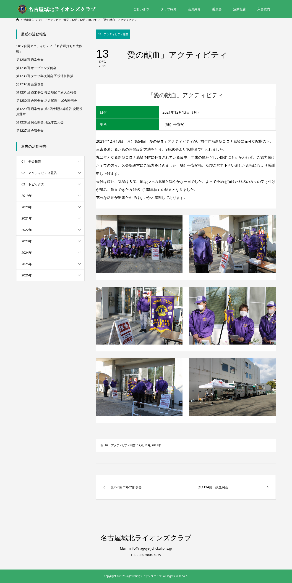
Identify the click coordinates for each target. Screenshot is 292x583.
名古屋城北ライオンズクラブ (146, 538)
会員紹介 (194, 9)
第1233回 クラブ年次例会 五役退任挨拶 (44, 76)
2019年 (26, 195)
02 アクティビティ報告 (113, 34)
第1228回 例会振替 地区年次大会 (40, 122)
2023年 (26, 241)
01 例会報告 (31, 161)
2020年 (26, 207)
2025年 (26, 264)
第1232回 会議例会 (30, 84)
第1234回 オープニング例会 (36, 68)
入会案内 (263, 9)
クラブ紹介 (169, 9)
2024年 (26, 252)
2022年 (26, 229)
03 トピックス (32, 184)
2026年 (26, 275)
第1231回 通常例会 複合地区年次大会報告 (46, 92)
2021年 (156, 445)
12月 (140, 445)
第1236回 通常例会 (30, 59)
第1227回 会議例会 (30, 130)
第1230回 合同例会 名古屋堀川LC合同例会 (46, 100)
